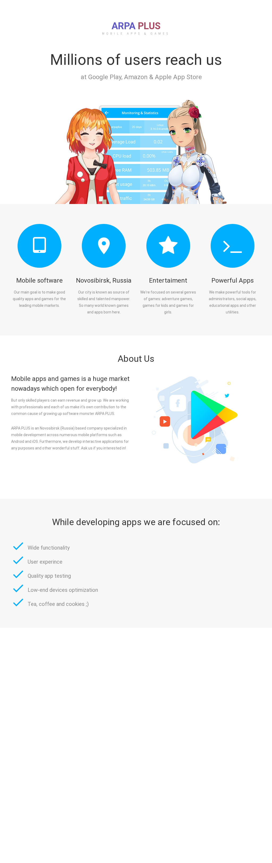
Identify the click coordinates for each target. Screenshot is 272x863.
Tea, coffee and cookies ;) (58, 604)
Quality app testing (49, 576)
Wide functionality (49, 548)
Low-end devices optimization (63, 590)
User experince (45, 562)
